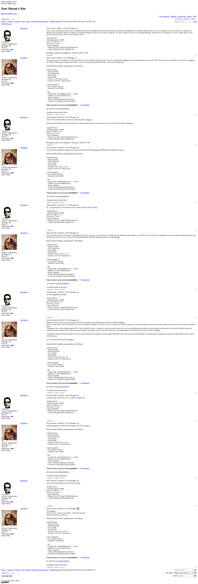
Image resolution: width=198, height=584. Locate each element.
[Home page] (62, 114)
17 (76, 58)
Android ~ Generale (13, 21)
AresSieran (23, 58)
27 (78, 508)
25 (78, 423)
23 (78, 320)
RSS (13, 3)
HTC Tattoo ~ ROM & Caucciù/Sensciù (35, 21)
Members (174, 16)
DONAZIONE (63, 108)
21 (78, 233)
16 (76, 28)
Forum (3, 21)
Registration (8, 14)
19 (78, 147)
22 (78, 292)
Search (189, 16)
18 (78, 117)
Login (15, 14)
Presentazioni (85, 105)
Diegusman (24, 28)
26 (78, 481)
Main (2, 14)
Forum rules (182, 16)
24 (78, 395)
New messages (164, 16)
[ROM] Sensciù (55, 21)
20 (78, 205)
